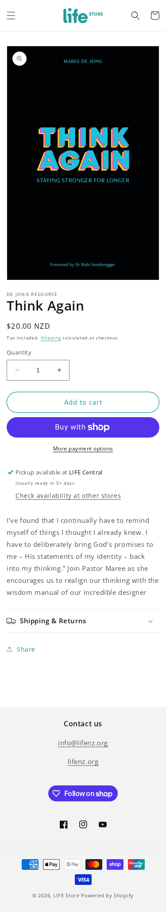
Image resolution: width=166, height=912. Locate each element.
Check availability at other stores (68, 495)
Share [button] (26, 649)
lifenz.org (83, 761)
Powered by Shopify (107, 895)
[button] (11, 15)
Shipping (51, 338)
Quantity (19, 352)
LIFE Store (67, 895)
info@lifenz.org (83, 742)
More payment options (83, 448)
